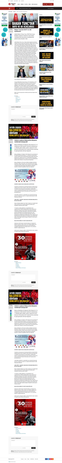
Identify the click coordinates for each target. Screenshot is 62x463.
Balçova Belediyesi (18, 262)
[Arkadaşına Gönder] (10, 40)
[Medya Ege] (12, 4)
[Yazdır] (10, 42)
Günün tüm (51, 8)
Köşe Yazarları (34, 4)
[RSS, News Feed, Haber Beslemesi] (52, 459)
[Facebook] (10, 34)
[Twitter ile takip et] (48, 459)
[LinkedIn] (10, 37)
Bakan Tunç (17, 100)
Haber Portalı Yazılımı (13, 461)
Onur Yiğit (17, 264)
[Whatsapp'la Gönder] (10, 39)
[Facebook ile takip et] (46, 459)
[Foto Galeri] (53, 0)
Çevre (18, 4)
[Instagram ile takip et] (50, 459)
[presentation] (11, 8)
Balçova (17, 263)
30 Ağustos (17, 265)
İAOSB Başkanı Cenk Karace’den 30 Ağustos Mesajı (26, 8)
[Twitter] (10, 36)
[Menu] (44, 4)
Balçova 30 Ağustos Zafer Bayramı (21, 267)
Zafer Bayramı (18, 266)
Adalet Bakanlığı (18, 99)
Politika (26, 4)
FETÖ (17, 102)
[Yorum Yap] (10, 44)
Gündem (22, 4)
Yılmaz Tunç (17, 101)
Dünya (29, 4)
